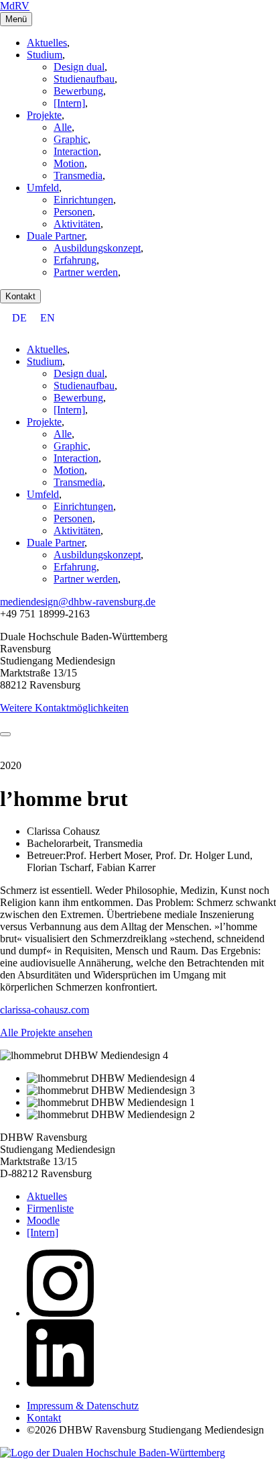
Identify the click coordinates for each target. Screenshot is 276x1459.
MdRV (14, 5)
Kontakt (20, 296)
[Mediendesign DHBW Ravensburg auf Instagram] (60, 1313)
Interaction (76, 151)
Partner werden (86, 272)
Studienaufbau (84, 79)
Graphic (71, 139)
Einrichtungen (83, 199)
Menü (16, 19)
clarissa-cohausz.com (44, 1009)
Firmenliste (50, 1208)
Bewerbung (78, 91)
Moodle (43, 1220)
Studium (44, 54)
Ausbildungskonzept (97, 248)
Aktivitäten (77, 224)
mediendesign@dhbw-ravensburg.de (77, 601)
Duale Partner (55, 236)
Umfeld (43, 187)
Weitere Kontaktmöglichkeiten (64, 707)
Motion (69, 163)
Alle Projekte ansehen (46, 1032)
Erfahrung (75, 260)
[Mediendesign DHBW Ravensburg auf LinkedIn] (60, 1383)
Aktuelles (47, 42)
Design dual (79, 66)
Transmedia (78, 175)
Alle (63, 127)
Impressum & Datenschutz (83, 1405)
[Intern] (69, 103)
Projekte (44, 115)
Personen (73, 211)
